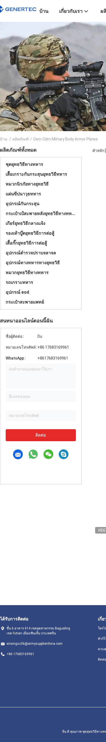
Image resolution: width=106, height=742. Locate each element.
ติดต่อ (40, 435)
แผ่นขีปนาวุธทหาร (23, 193)
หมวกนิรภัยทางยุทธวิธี (27, 184)
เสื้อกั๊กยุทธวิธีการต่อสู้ (26, 243)
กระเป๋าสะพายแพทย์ (25, 302)
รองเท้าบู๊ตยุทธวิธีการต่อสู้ (30, 233)
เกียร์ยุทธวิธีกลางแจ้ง (25, 223)
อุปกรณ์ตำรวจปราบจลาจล (31, 252)
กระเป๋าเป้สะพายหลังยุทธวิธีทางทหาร (41, 213)
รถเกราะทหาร (19, 282)
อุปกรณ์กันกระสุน (22, 203)
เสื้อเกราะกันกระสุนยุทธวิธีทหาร (36, 174)
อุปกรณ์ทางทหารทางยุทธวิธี (33, 262)
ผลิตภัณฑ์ (21, 139)
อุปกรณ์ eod (17, 292)
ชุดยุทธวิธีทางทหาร (24, 164)
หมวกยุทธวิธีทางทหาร (27, 272)
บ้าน (3, 139)
